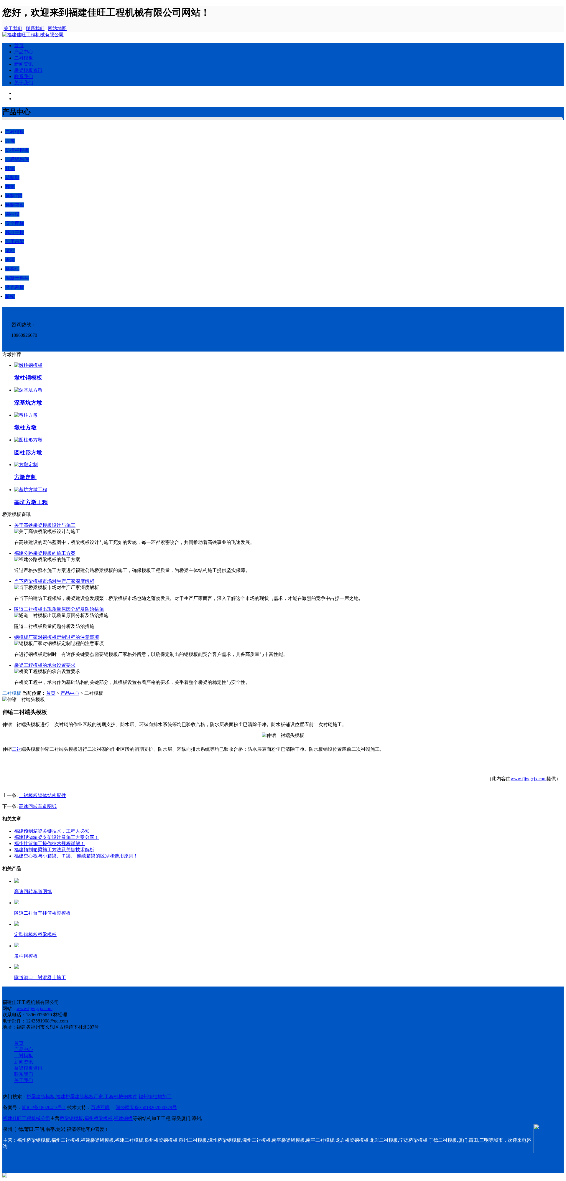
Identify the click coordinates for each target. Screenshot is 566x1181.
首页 (19, 45)
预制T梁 (13, 195)
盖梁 (10, 259)
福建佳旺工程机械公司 (26, 1118)
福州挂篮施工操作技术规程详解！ (49, 843)
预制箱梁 (14, 204)
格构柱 (12, 268)
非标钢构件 (17, 159)
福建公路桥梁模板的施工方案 (44, 553)
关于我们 (13, 28)
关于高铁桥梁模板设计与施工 (44, 525)
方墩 (10, 140)
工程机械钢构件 (120, 1096)
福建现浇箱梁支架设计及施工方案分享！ (56, 837)
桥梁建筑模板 (41, 1096)
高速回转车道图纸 (38, 806)
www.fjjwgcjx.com (529, 778)
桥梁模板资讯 (28, 70)
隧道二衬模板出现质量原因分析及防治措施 (59, 609)
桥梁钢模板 (71, 1118)
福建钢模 (123, 1118)
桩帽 (10, 296)
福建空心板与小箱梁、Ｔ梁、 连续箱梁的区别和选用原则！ (76, 855)
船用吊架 (14, 241)
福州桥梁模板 (98, 1118)
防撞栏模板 (17, 150)
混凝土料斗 (17, 278)
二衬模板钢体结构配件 (42, 795)
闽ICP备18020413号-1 (44, 1107)
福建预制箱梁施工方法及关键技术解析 (54, 849)
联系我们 (35, 28)
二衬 (16, 749)
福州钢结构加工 (155, 1096)
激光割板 (14, 287)
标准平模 (14, 232)
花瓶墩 (12, 177)
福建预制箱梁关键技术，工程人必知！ (54, 831)
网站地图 (57, 28)
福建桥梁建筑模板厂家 (79, 1096)
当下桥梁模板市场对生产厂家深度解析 (54, 581)
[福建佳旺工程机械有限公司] (33, 34)
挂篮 (10, 168)
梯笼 (10, 186)
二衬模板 (23, 57)
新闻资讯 (23, 64)
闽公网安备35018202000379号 (146, 1107)
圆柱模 (12, 214)
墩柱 (10, 250)
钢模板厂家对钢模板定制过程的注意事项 (56, 637)
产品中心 (23, 51)
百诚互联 (100, 1107)
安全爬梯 (14, 223)
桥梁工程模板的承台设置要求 (44, 665)
